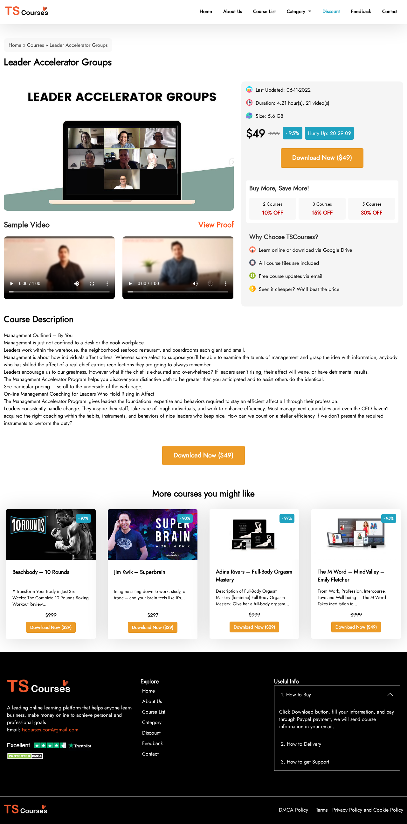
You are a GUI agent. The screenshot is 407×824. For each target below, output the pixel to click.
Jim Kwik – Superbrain (139, 572)
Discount (331, 11)
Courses (35, 45)
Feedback (361, 11)
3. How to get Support (305, 761)
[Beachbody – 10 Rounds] (51, 558)
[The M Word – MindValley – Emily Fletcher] (356, 557)
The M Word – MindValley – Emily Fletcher (351, 576)
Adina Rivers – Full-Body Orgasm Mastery (254, 576)
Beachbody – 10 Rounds (40, 572)
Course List (264, 11)
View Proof (216, 224)
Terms (322, 809)
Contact (389, 11)
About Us (232, 11)
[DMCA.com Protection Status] (26, 757)
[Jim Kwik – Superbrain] (152, 558)
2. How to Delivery (301, 744)
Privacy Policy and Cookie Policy (367, 809)
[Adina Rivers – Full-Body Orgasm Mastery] (254, 557)
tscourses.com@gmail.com (50, 729)
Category (299, 11)
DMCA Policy (293, 809)
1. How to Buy (296, 694)
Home (206, 11)
